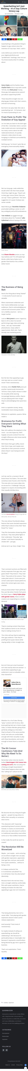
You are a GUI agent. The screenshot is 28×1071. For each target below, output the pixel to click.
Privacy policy (19, 1065)
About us (7, 1065)
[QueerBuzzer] (3, 2)
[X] (9, 39)
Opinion (11, 1003)
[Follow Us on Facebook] (3, 1050)
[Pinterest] (14, 39)
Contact (13, 1065)
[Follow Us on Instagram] (6, 1050)
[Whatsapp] (20, 39)
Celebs (6, 1003)
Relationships (5, 1036)
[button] (19, 2)
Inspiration (4, 1039)
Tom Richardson (9, 13)
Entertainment (5, 1033)
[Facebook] (4, 39)
